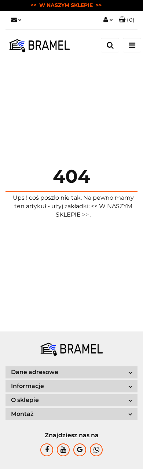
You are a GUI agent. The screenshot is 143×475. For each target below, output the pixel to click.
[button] (127, 20)
